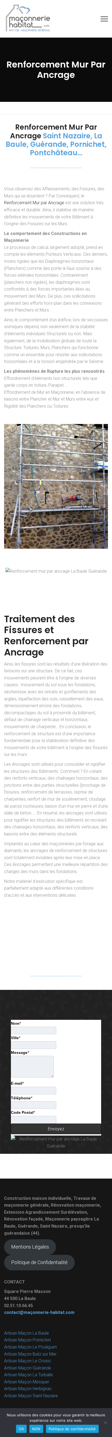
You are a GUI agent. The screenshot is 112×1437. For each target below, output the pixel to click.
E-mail (17, 1083)
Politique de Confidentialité (39, 1262)
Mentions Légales (30, 1247)
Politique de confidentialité (72, 1429)
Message (20, 1052)
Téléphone (21, 1098)
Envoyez (56, 1128)
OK (21, 1429)
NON (36, 1429)
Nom (16, 1023)
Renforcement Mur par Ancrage (34, 202)
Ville (15, 1038)
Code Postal (23, 1112)
